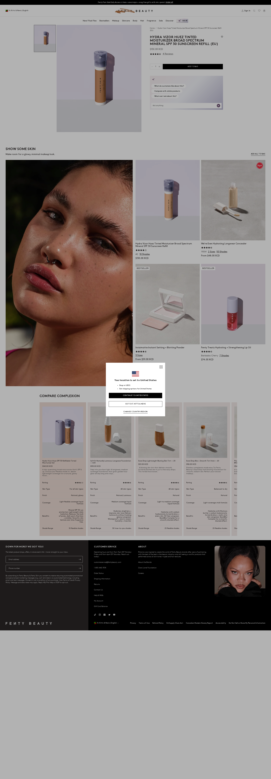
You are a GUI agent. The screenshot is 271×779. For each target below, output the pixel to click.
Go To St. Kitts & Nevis (135, 404)
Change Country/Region (135, 411)
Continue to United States (135, 395)
